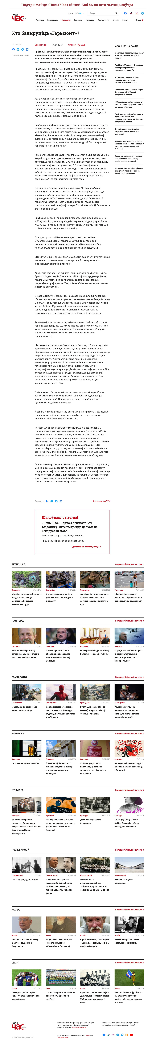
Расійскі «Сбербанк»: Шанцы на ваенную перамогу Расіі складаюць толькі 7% (129, 67)
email (88, 1035)
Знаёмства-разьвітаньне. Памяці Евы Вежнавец (127, 941)
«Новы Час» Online (79, 1027)
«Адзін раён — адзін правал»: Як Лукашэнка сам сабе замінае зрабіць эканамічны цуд (94, 599)
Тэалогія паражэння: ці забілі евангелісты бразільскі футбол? (60, 995)
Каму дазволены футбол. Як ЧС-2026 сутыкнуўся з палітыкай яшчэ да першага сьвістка (129, 997)
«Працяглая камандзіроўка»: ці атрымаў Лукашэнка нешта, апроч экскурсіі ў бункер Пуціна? (129, 655)
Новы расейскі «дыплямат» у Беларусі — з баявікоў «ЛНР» (94, 652)
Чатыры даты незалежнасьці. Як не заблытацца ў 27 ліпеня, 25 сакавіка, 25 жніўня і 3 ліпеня (94, 884)
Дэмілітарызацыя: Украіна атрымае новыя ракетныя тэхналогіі (127, 131)
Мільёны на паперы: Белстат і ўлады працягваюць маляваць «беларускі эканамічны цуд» (26, 599)
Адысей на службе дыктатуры (124, 881)
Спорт (125, 20)
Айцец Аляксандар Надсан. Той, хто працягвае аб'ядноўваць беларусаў (59, 942)
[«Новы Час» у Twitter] (122, 1035)
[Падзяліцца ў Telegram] (18, 49)
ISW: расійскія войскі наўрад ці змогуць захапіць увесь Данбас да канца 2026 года (129, 104)
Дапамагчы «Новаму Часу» (85, 546)
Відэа (138, 20)
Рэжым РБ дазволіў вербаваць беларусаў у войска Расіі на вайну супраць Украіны (129, 170)
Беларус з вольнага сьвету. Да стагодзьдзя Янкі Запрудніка (25, 942)
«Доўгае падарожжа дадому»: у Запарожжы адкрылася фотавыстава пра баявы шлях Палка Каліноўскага (26, 826)
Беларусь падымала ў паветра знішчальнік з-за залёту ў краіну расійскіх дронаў (128, 158)
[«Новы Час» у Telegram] (142, 13)
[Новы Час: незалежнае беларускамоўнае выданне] (21, 16)
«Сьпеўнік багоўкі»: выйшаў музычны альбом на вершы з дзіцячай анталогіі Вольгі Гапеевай (60, 824)
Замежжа (78, 20)
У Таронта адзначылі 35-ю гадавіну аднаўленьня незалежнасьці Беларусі (127, 80)
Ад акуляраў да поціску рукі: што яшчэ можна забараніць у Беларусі (129, 766)
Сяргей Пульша (76, 44)
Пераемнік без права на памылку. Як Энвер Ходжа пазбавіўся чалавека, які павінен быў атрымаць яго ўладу (59, 886)
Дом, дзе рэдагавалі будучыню (90, 821)
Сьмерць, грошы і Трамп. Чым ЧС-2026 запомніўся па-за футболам (26, 995)
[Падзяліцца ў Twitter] (22, 49)
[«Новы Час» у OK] (126, 1035)
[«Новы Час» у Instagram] (137, 13)
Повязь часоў (104, 20)
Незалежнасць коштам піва (25, 763)
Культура (90, 20)
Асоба (116, 20)
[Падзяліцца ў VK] (27, 49)
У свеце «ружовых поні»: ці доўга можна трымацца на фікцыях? (59, 597)
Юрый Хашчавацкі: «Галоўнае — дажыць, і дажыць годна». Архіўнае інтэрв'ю (94, 942)
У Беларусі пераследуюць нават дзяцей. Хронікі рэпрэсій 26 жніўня (129, 55)
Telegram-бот (62, 1038)
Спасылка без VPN (20, 55)
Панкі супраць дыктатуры (25, 879)
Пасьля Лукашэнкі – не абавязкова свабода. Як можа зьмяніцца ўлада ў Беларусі (58, 655)
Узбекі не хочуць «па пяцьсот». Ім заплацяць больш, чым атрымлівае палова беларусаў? (127, 712)
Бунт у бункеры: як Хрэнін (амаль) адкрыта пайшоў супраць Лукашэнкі (92, 710)
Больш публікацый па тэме (128, 564)
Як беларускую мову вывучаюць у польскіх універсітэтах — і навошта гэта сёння (93, 768)
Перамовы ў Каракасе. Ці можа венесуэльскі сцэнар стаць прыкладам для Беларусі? (59, 768)
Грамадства (52, 20)
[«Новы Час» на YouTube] (131, 1035)
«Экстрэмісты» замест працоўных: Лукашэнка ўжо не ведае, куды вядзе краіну (128, 597)
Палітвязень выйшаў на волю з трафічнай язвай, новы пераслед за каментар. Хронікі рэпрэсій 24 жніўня (129, 118)
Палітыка (40, 20)
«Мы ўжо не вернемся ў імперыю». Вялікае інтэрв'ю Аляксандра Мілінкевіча (25, 654)
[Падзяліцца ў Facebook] (13, 49)
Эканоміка (66, 20)
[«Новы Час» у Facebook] (125, 13)
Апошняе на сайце (126, 46)
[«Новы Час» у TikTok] (131, 13)
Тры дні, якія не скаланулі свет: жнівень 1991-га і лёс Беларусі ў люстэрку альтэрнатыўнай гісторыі (129, 145)
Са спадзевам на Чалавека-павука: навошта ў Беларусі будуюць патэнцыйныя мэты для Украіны (60, 712)
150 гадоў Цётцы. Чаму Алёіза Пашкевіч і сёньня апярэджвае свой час (127, 823)
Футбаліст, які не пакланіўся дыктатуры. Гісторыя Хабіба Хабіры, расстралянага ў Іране (94, 997)
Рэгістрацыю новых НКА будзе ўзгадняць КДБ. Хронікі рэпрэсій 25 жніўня (129, 92)
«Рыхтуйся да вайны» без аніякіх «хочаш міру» (24, 709)
